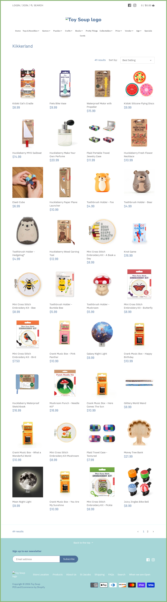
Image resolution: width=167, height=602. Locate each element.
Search (121, 574)
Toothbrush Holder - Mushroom (98, 306)
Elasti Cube (18, 202)
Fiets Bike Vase (58, 103)
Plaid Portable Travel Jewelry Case (98, 154)
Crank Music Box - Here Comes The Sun (100, 405)
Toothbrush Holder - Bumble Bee (61, 306)
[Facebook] (129, 5)
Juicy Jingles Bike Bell (136, 501)
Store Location (41, 574)
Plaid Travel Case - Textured (97, 454)
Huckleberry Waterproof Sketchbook (25, 405)
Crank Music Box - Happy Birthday (138, 355)
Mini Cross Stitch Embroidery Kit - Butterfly (138, 306)
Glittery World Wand (135, 403)
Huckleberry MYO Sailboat (27, 152)
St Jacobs (85, 574)
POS (14, 587)
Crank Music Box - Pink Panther (62, 355)
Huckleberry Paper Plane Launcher (63, 204)
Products (58, 574)
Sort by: (113, 60)
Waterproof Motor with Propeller (99, 105)
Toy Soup (35, 584)
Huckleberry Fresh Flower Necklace (138, 154)
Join (25, 5)
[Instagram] (134, 5)
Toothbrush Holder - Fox (100, 202)
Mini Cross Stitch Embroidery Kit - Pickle (99, 503)
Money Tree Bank (133, 452)
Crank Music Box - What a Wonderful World (26, 454)
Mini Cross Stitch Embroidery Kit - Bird (24, 355)
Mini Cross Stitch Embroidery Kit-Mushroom (64, 454)
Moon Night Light (21, 501)
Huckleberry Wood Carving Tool (64, 253)
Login (16, 5)
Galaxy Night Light (97, 353)
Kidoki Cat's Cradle (22, 103)
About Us (71, 574)
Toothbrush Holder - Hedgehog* (23, 253)
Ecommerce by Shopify (33, 587)
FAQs (111, 574)
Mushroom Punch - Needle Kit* (64, 405)
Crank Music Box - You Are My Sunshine (64, 503)
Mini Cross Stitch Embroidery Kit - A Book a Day (101, 255)
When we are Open (139, 574)
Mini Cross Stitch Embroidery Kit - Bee (24, 306)
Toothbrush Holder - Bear (138, 202)
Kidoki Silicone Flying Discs (139, 103)
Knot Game (130, 251)
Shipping (100, 574)
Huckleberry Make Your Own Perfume (63, 154)
